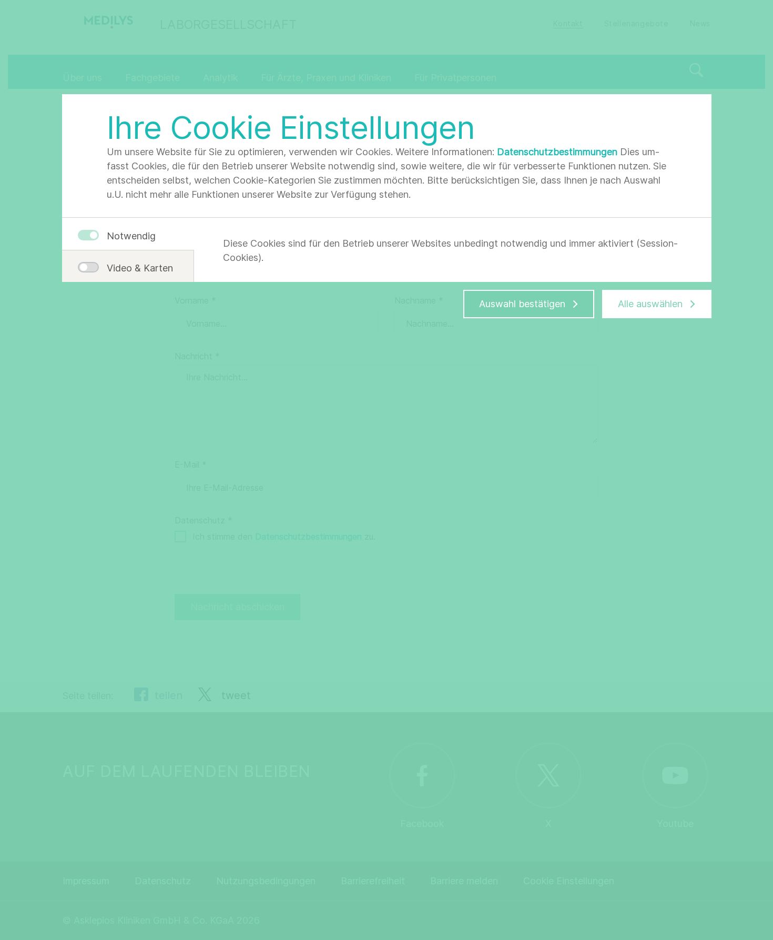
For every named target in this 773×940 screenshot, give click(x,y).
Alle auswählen (650, 303)
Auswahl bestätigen (522, 303)
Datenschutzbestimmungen (557, 151)
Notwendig (131, 235)
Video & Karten (136, 268)
